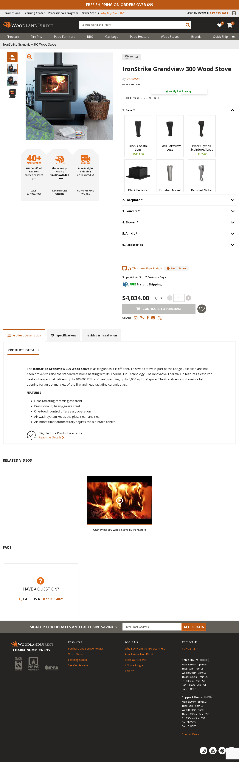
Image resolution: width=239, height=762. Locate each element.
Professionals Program (63, 13)
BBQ (90, 37)
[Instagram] (204, 750)
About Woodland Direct (139, 654)
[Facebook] (231, 750)
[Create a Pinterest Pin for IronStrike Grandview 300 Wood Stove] (153, 317)
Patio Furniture (64, 37)
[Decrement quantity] (170, 298)
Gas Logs (111, 37)
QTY (158, 297)
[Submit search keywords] (188, 24)
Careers (129, 671)
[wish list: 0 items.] (219, 25)
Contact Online (191, 734)
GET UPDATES (194, 627)
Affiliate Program (135, 665)
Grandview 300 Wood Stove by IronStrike (119, 529)
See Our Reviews (78, 665)
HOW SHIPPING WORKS (85, 192)
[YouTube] (213, 750)
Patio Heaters (139, 37)
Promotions (12, 13)
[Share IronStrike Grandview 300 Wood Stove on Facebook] (148, 317)
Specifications (66, 335)
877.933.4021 (53, 599)
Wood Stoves (170, 37)
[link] (224, 36)
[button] (234, 13)
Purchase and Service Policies (86, 648)
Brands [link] (196, 37)
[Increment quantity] (188, 298)
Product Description (27, 335)
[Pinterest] (222, 750)
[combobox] (135, 25)
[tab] (24, 335)
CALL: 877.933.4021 (34, 192)
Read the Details (50, 437)
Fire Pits (36, 37)
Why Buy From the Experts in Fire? (145, 648)
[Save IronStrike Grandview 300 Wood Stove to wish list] (201, 309)
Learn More (178, 268)
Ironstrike (133, 79)
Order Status (90, 13)
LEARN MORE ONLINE (59, 192)
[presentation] (12, 69)
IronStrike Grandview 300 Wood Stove (29, 44)
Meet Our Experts (135, 659)
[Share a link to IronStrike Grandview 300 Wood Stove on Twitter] (160, 317)
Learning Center (34, 13)
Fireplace (13, 37)
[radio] (138, 136)
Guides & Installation (102, 335)
